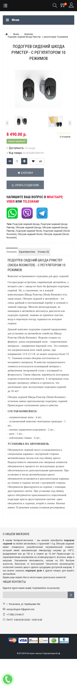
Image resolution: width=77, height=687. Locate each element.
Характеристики (27, 251)
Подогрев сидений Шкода (26, 224)
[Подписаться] (71, 595)
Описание (12, 251)
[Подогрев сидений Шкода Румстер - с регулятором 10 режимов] (22, 121)
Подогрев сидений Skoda (29, 230)
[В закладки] (33, 161)
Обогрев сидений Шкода (28, 227)
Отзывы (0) (43, 251)
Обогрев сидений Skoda (30, 234)
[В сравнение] (40, 161)
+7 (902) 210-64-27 (15, 614)
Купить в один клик (26, 185)
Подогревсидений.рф (51, 653)
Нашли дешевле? (17, 141)
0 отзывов (65, 136)
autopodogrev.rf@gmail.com (20, 609)
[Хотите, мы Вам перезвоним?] (7, 679)
